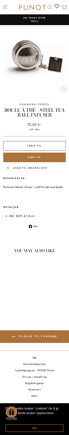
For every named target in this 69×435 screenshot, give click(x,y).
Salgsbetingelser (34, 383)
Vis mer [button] (11, 418)
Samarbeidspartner (34, 364)
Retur (34, 396)
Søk (34, 358)
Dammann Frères (34, 104)
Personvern (34, 389)
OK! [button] (34, 428)
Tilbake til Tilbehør (37, 336)
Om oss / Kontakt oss (34, 377)
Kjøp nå (34, 157)
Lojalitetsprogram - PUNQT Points (34, 370)
